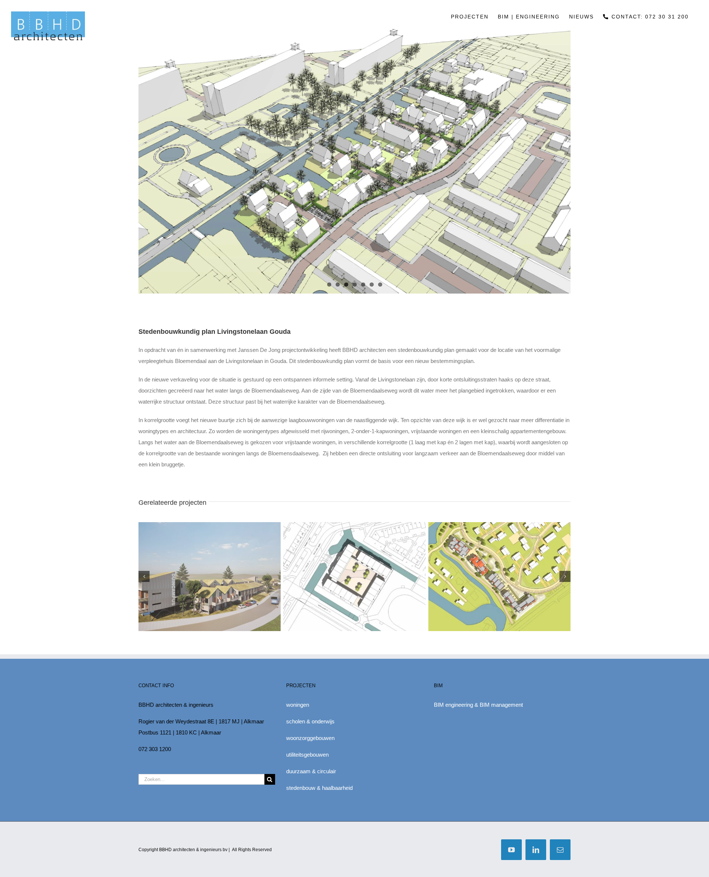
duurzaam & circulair (311, 771)
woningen (297, 705)
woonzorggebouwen (310, 738)
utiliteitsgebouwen (307, 754)
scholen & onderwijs (310, 721)
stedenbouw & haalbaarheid (319, 788)
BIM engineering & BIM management (478, 705)
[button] (144, 576)
